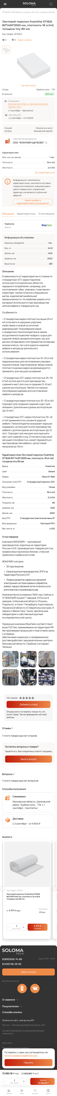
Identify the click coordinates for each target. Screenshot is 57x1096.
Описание (8, 213)
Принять (28, 1062)
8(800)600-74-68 (12, 959)
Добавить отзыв (28, 704)
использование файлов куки (21, 1055)
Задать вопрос (25, 39)
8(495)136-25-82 (11, 964)
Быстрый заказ (28, 85)
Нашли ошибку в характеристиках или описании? (33, 201)
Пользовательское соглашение (15, 1047)
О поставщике (46, 213)
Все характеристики (45, 172)
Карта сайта (7, 1043)
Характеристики (26, 213)
